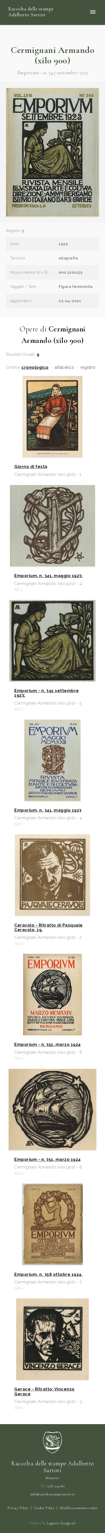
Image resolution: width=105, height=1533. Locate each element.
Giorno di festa (30, 466)
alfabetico (64, 367)
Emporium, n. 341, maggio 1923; (48, 576)
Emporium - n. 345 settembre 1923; (46, 693)
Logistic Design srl (61, 1523)
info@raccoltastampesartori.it (52, 1494)
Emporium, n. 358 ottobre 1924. (48, 1274)
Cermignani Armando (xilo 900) (52, 55)
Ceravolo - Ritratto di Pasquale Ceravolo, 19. (48, 927)
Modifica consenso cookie (79, 1508)
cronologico (35, 367)
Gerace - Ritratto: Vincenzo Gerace (44, 1391)
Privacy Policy (17, 1508)
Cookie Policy (44, 1508)
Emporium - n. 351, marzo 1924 (47, 1044)
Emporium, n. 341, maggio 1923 (48, 810)
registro (88, 367)
